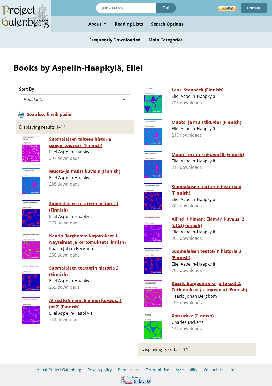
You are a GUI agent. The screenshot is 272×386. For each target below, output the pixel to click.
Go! (165, 8)
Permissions (129, 369)
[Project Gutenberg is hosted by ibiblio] (136, 382)
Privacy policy (100, 369)
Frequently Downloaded (115, 40)
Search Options (167, 24)
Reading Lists (129, 24)
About (97, 24)
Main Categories (165, 40)
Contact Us (213, 369)
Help (234, 369)
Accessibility (187, 369)
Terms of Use (157, 369)
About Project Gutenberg (59, 369)
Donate (253, 7)
